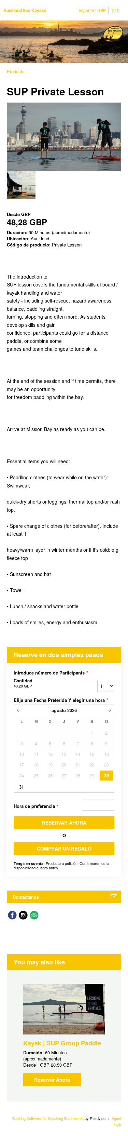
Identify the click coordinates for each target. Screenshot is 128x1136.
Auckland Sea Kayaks (24, 10)
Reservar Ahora (52, 1079)
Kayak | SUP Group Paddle (62, 1043)
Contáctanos (26, 897)
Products (16, 71)
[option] (21, 185)
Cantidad (23, 683)
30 (106, 775)
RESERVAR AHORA (64, 822)
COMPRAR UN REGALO (64, 848)
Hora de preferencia (36, 806)
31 (21, 787)
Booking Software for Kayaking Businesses (48, 1118)
